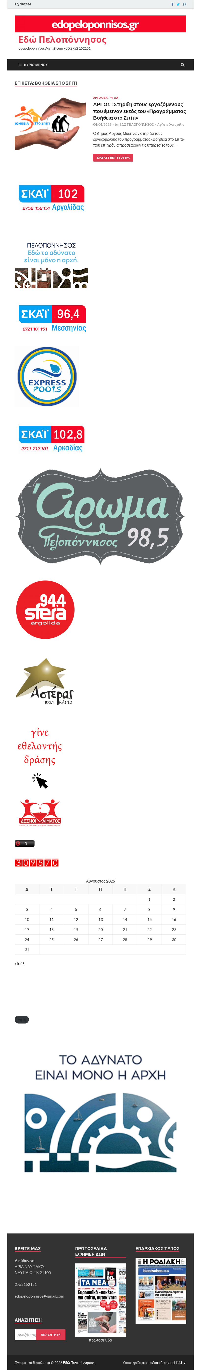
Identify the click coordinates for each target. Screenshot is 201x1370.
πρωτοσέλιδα (100, 1340)
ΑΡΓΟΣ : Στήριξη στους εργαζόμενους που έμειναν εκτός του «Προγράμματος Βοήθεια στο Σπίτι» (139, 111)
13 (100, 919)
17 (27, 929)
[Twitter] (178, 4)
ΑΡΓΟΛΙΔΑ (100, 97)
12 (76, 919)
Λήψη (22, 1020)
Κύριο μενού (36, 65)
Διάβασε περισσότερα (113, 157)
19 (76, 929)
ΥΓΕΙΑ (114, 97)
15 (149, 919)
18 (51, 929)
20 (100, 929)
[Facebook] (172, 4)
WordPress (160, 1362)
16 (174, 919)
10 (27, 919)
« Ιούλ (20, 963)
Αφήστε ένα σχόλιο (170, 124)
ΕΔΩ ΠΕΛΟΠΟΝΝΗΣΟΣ (136, 124)
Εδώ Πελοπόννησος (62, 39)
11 (51, 919)
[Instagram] (185, 4)
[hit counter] (37, 865)
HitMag (180, 1362)
